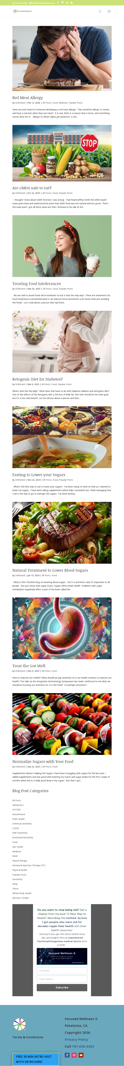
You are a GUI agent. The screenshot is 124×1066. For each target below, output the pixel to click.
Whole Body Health (21, 893)
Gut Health (17, 846)
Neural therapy (19, 860)
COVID (15, 828)
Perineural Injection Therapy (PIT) (29, 865)
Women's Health (20, 897)
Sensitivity (17, 879)
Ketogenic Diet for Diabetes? (37, 379)
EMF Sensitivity (19, 832)
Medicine (63, 102)
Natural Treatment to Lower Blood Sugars (50, 570)
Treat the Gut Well (28, 665)
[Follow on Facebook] (67, 1055)
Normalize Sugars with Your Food (42, 761)
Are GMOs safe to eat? (32, 188)
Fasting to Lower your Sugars (38, 474)
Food (54, 102)
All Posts (46, 102)
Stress (15, 888)
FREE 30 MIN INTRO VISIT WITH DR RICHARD (34, 1059)
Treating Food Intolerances (36, 283)
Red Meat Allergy (27, 97)
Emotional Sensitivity (22, 837)
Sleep (15, 883)
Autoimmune (18, 814)
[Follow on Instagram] (74, 1055)
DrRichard (20, 102)
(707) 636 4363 (21, 3)
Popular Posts (76, 102)
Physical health (19, 870)
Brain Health (18, 818)
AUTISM (16, 809)
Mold (14, 856)
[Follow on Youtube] (81, 1055)
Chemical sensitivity (22, 823)
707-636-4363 (83, 1046)
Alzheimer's (18, 805)
